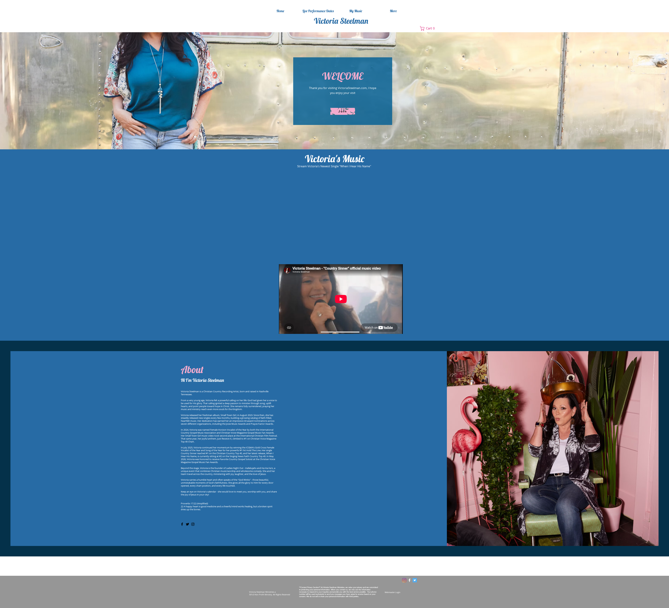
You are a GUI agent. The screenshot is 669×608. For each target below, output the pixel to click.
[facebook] (409, 580)
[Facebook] (182, 524)
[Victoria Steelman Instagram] (404, 580)
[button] (430, 28)
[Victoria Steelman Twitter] (415, 580)
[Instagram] (193, 524)
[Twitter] (187, 524)
